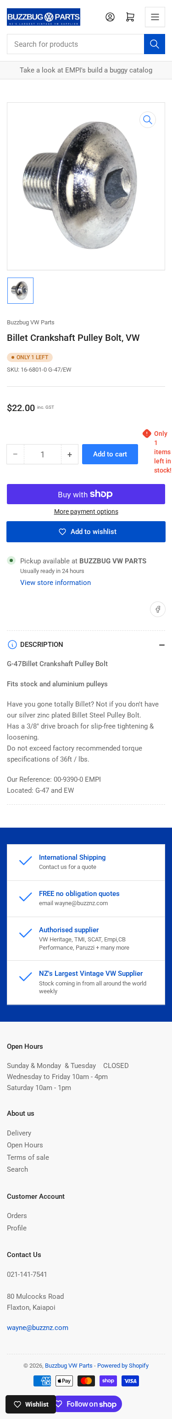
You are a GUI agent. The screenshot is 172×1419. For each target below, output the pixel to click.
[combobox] (86, 44)
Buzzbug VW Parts (31, 322)
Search (17, 1169)
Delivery (19, 1133)
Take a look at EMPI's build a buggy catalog (86, 70)
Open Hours (25, 1145)
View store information (55, 583)
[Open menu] (155, 17)
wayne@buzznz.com (37, 1328)
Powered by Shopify (123, 1365)
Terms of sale (28, 1157)
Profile (17, 1228)
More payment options (86, 511)
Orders (17, 1216)
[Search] (154, 44)
